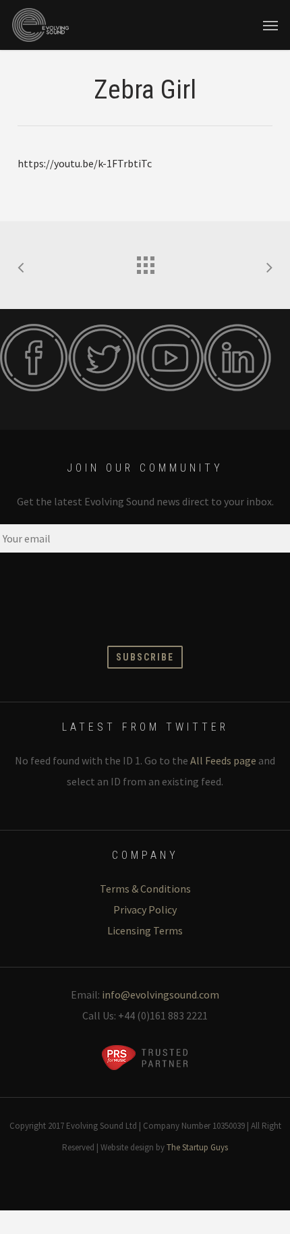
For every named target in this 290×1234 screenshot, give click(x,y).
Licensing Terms (145, 930)
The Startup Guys (197, 1147)
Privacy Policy (145, 909)
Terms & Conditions (145, 888)
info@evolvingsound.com (160, 994)
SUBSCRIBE (145, 657)
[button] (270, 25)
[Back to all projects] (145, 261)
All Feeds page (223, 760)
